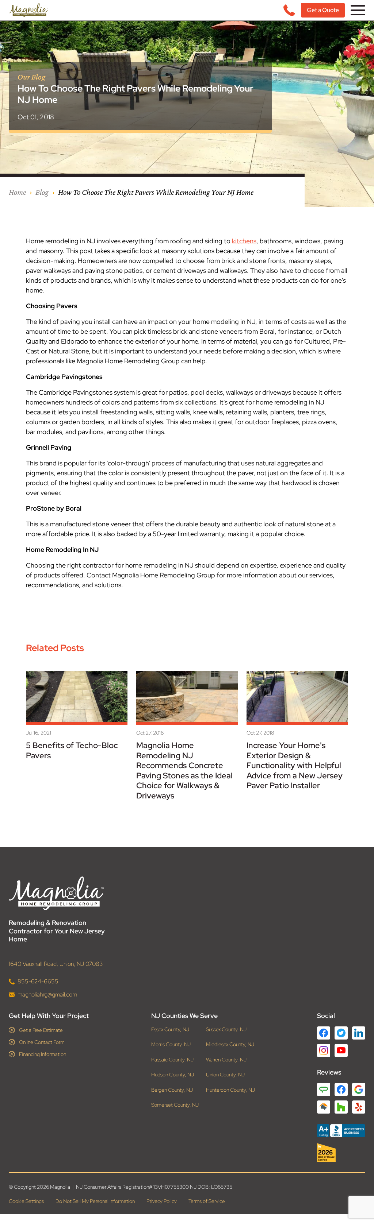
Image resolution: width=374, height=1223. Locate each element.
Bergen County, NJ (172, 1090)
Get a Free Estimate (41, 1030)
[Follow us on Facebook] (323, 1033)
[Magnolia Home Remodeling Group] (28, 10)
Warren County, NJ (226, 1060)
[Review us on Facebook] (341, 1089)
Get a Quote (323, 10)
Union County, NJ (225, 1075)
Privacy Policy (161, 1201)
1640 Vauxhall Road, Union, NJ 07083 (56, 964)
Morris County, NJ (171, 1044)
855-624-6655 (38, 981)
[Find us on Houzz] (341, 1152)
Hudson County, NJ (172, 1075)
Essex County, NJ (170, 1029)
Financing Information (42, 1054)
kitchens (244, 241)
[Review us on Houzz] (341, 1107)
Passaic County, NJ (172, 1060)
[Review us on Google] (358, 1089)
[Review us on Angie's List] (323, 1089)
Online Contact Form (42, 1042)
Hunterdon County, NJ (230, 1090)
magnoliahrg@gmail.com (47, 994)
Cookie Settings (26, 1201)
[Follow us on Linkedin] (358, 1033)
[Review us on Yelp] (358, 1107)
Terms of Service (206, 1201)
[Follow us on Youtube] (341, 1050)
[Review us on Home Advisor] (323, 1107)
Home (17, 192)
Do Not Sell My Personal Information (95, 1201)
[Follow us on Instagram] (323, 1050)
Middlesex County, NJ (230, 1044)
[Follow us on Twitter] (341, 1033)
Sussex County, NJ (226, 1029)
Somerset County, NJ (175, 1105)
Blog (42, 192)
